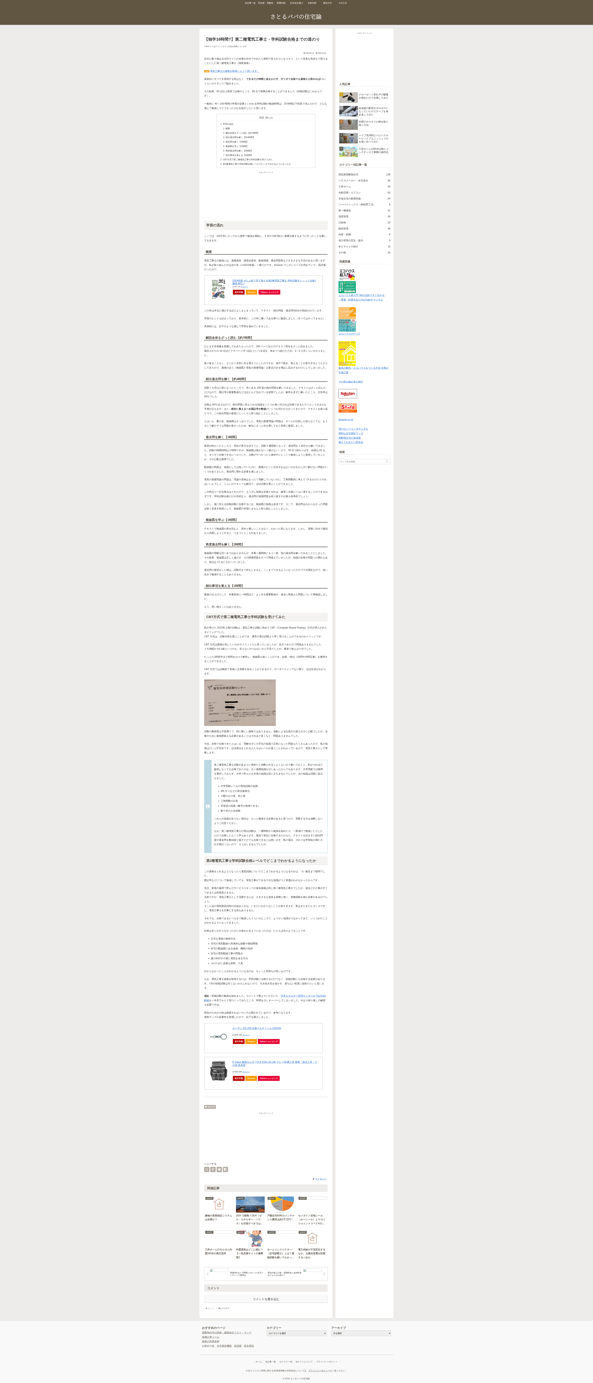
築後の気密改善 (210, 1341)
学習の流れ (228, 124)
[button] (225, 1169)
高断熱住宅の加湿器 (350, 438)
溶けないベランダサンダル (353, 429)
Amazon (251, 292)
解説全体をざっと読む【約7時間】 (242, 133)
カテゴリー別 (285, 1361)
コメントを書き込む (266, 1299)
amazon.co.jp (346, 419)
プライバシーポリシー (327, 1361)
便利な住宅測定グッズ (351, 433)
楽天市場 (239, 292)
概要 (228, 128)
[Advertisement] (266, 196)
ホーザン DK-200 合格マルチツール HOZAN (256, 1028)
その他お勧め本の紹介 (351, 381)
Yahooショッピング (269, 292)
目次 (261, 117)
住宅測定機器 (224, 1346)
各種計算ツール (210, 1337)
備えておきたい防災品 (351, 442)
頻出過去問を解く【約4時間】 (240, 137)
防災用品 (249, 1346)
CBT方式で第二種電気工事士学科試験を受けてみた (248, 159)
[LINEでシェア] (219, 1169)
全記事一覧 (270, 1361)
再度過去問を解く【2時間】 (239, 150)
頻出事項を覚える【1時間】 (239, 155)
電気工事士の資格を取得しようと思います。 (234, 71)
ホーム (258, 1361)
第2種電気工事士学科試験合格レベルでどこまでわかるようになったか (257, 164)
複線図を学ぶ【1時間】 (237, 146)
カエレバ (244, 286)
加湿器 (238, 1346)
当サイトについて (304, 1361)
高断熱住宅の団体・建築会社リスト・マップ (226, 1332)
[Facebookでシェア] (213, 1169)
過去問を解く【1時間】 (237, 141)
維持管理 (211, 1107)
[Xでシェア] (206, 1169)
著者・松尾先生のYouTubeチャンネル (362, 299)
